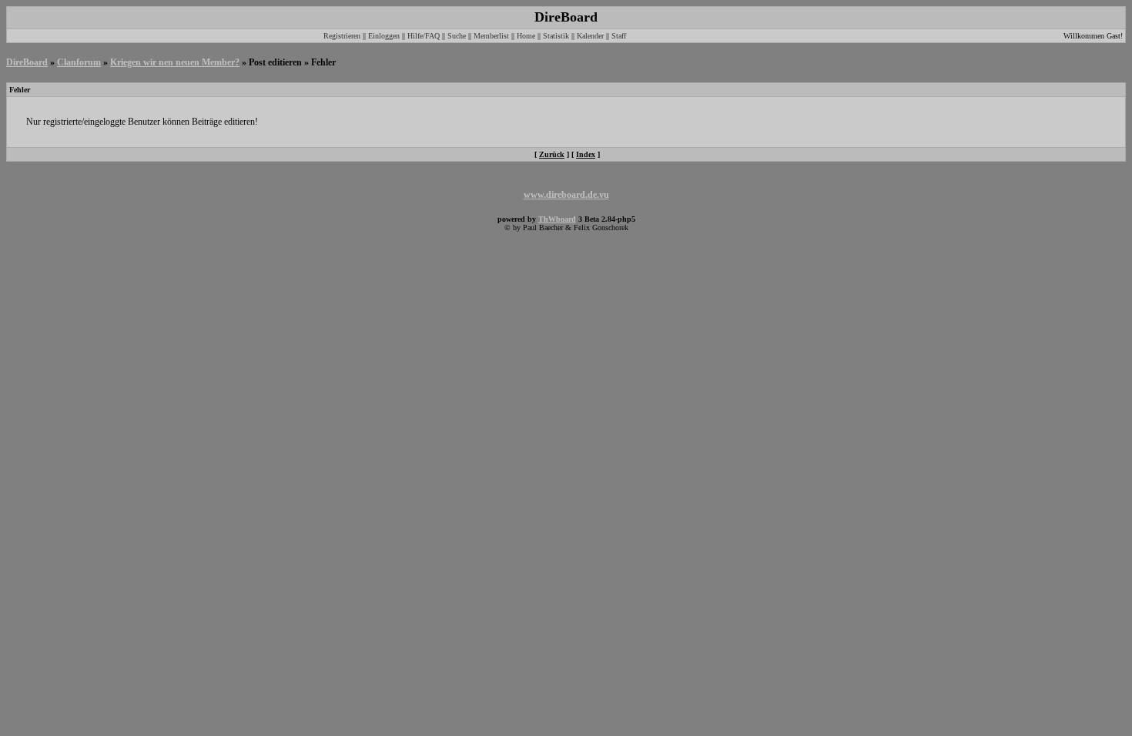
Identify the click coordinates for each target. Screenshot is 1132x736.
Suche (456, 36)
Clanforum (79, 62)
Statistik (556, 36)
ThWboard (557, 219)
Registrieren (341, 36)
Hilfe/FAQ (423, 36)
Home (526, 36)
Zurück (551, 154)
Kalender (590, 36)
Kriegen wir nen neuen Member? (174, 62)
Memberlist (491, 36)
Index (585, 154)
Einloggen (384, 36)
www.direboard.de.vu (566, 194)
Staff (618, 36)
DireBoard (27, 62)
